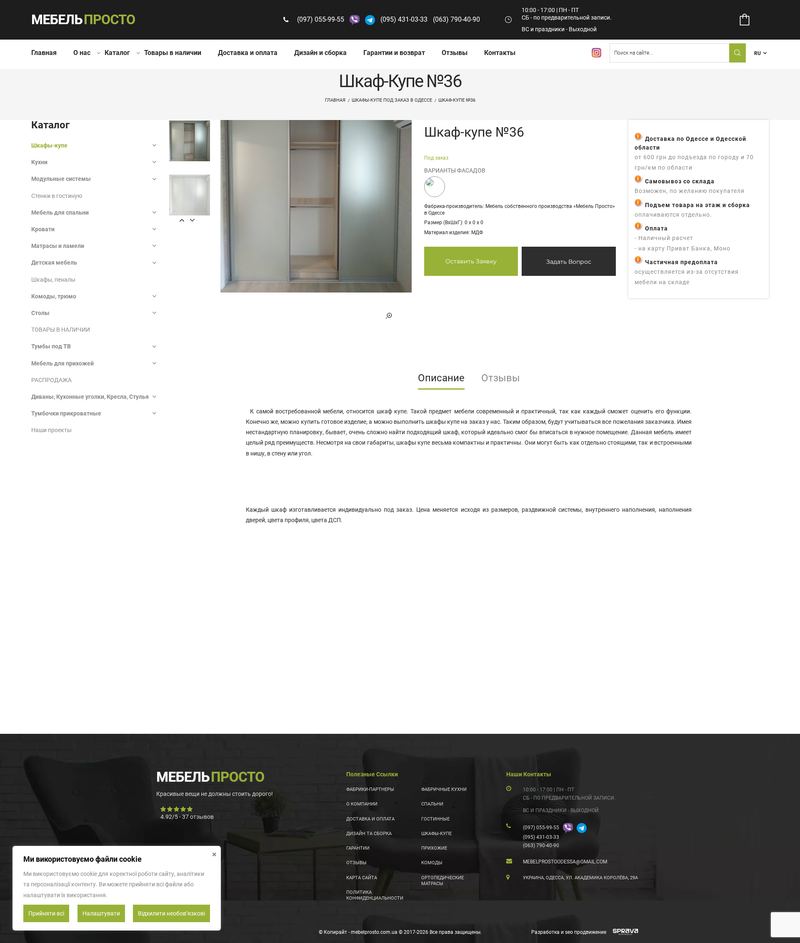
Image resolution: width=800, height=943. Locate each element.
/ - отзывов (187, 816)
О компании (362, 804)
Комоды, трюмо (53, 296)
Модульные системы (61, 178)
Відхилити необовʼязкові (171, 913)
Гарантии (358, 848)
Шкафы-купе (49, 145)
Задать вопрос (568, 261)
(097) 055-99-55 (320, 19)
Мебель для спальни (60, 212)
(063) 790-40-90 (456, 19)
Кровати (43, 229)
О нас (81, 53)
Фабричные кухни (444, 789)
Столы (40, 313)
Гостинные (435, 819)
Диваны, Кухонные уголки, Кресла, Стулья (90, 396)
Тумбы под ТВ (51, 346)
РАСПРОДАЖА (51, 380)
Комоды (431, 862)
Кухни (39, 162)
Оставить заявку (471, 261)
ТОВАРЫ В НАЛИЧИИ (60, 329)
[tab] (441, 381)
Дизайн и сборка (320, 53)
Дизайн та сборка (369, 833)
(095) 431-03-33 (404, 19)
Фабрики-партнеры (370, 789)
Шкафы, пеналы (53, 279)
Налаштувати (101, 913)
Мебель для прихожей (62, 363)
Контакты (499, 53)
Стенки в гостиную (56, 196)
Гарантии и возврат (394, 53)
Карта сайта (361, 877)
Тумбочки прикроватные (66, 413)
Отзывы (455, 53)
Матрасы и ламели (57, 246)
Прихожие (434, 848)
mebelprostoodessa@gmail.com (565, 862)
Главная (44, 53)
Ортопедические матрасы (442, 880)
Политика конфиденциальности (374, 895)
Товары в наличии (172, 53)
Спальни (432, 804)
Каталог (117, 53)
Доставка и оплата (248, 53)
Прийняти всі (46, 913)
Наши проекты (51, 430)
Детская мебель (54, 262)
